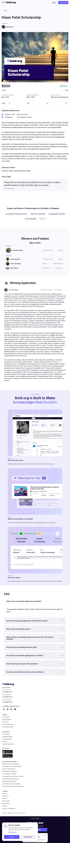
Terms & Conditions (7, 724)
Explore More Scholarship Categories (13, 786)
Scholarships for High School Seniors (16, 214)
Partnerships (5, 803)
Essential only (28, 837)
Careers (4, 798)
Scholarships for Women (9, 774)
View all (42, 218)
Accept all (12, 837)
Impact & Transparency (8, 808)
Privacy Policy (12, 832)
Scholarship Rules (7, 736)
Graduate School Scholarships (10, 764)
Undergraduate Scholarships (57, 214)
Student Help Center (8, 744)
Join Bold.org (63, 2)
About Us (5, 793)
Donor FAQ (5, 722)
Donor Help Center (7, 727)
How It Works (6, 717)
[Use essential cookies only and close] (35, 824)
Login (54, 2)
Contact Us (5, 796)
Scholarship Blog (7, 739)
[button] (35, 601)
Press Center (6, 801)
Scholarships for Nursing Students (11, 766)
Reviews (4, 806)
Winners (4, 741)
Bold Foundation (7, 719)
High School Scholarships (38, 214)
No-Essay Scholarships (8, 769)
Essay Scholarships (30, 218)
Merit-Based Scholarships (9, 771)
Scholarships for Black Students (11, 784)
